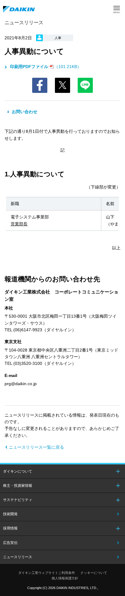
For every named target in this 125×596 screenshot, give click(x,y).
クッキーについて (93, 573)
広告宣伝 (10, 543)
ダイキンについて (17, 471)
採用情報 (10, 528)
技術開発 (10, 514)
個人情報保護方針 (65, 578)
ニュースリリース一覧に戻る (36, 447)
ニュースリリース (17, 557)
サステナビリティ (17, 500)
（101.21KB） (45, 66)
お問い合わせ (24, 111)
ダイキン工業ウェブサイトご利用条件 (46, 573)
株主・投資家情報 (17, 485)
